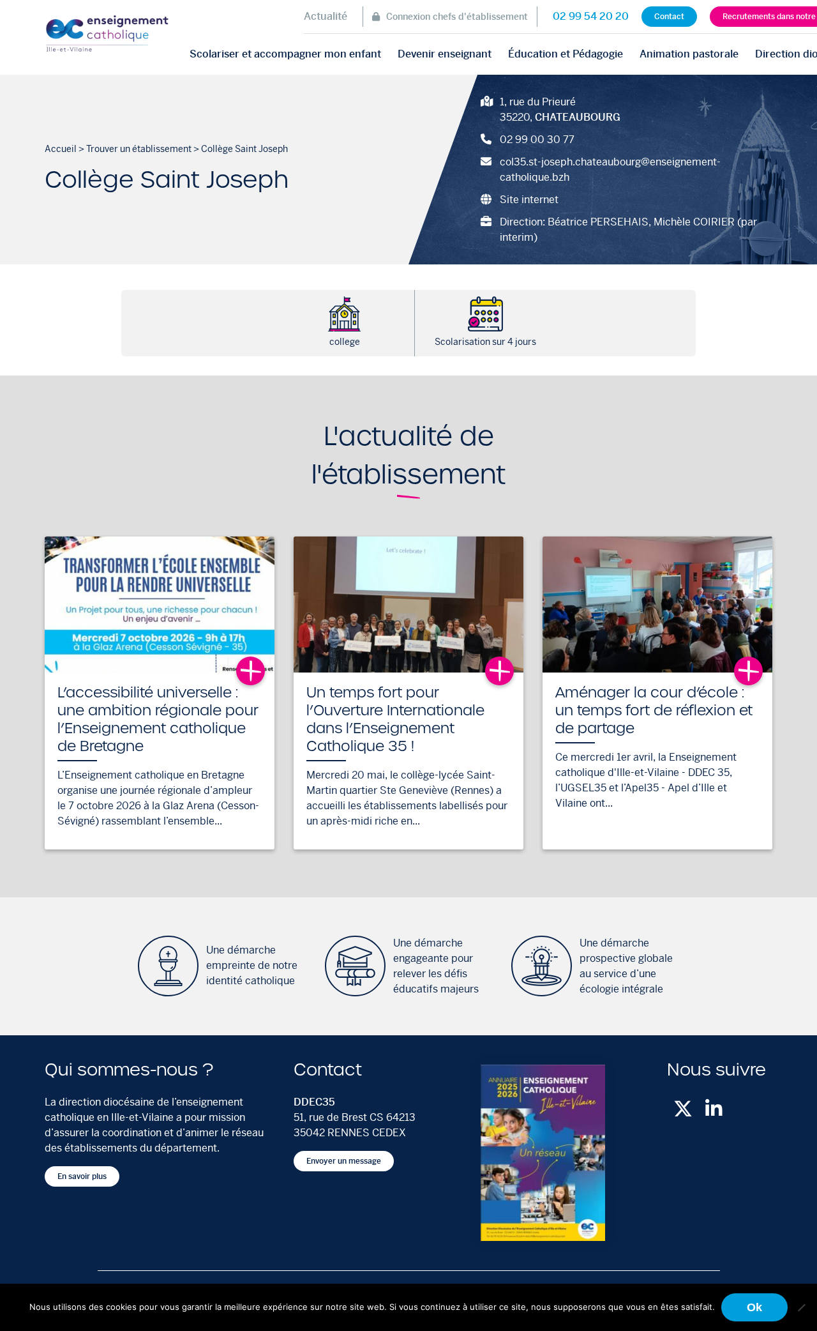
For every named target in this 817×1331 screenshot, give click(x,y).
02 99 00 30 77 (537, 139)
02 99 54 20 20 (591, 16)
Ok (754, 1307)
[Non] (801, 1307)
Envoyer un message (343, 1161)
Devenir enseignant (444, 54)
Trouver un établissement (138, 149)
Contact (669, 16)
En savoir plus (82, 1176)
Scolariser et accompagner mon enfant (285, 54)
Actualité (325, 16)
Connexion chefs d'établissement (457, 16)
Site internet (529, 199)
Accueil (61, 149)
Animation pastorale (689, 54)
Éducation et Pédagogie (565, 54)
